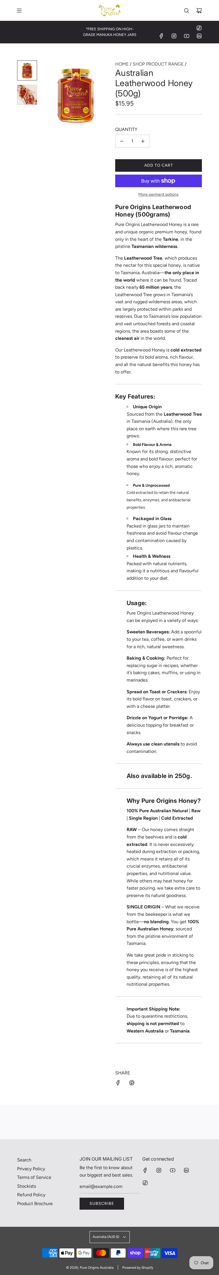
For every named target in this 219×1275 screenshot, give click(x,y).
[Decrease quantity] (121, 141)
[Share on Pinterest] (131, 1083)
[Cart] (199, 10)
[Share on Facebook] (118, 1083)
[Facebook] (161, 36)
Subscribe (102, 1203)
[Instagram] (174, 36)
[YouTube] (186, 36)
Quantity (126, 129)
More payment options (158, 194)
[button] (48, 94)
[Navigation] (19, 10)
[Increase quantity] (143, 141)
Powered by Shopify (137, 1268)
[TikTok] (199, 28)
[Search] (186, 10)
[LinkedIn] (199, 36)
